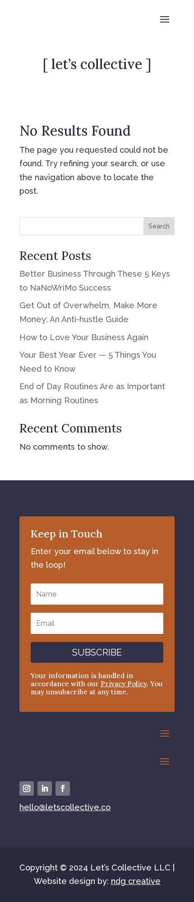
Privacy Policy (124, 683)
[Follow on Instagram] (26, 788)
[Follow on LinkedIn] (44, 788)
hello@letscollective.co (65, 807)
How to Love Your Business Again (83, 337)
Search (159, 226)
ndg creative (136, 881)
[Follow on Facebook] (62, 788)
